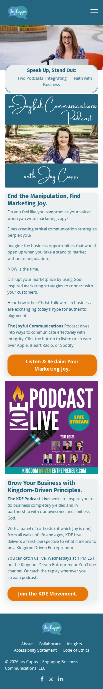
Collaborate (50, 644)
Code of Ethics (76, 650)
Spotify (67, 345)
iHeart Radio (41, 345)
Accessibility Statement (35, 650)
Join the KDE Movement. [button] (48, 593)
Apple (22, 345)
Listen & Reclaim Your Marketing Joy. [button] (52, 365)
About (27, 644)
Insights (74, 644)
